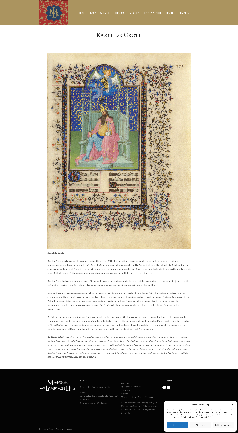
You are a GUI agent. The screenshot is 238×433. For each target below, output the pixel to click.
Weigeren (200, 425)
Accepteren (178, 425)
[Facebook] (164, 387)
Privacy (124, 393)
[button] (232, 404)
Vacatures (125, 390)
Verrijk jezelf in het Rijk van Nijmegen (137, 397)
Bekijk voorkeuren (223, 425)
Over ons (125, 383)
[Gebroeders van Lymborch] (53, 12)
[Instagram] (168, 387)
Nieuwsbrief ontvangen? (132, 386)
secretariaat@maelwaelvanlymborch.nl (99, 396)
